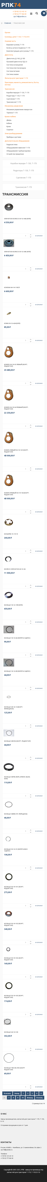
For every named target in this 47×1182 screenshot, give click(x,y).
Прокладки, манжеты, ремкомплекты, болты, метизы (22, 84)
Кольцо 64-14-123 (11, 1032)
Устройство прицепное (15, 154)
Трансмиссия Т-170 (14, 102)
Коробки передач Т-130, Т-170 (18, 93)
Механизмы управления (14, 106)
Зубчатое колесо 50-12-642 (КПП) (17, 218)
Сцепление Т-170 (13, 99)
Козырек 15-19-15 (11, 534)
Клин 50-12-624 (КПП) (12, 323)
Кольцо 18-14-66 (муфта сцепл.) (17, 638)
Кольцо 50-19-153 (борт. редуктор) (14, 959)
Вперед (30, 1097)
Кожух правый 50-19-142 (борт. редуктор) (16, 493)
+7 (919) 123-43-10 (19, 11)
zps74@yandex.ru (19, 16)
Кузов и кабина (10, 116)
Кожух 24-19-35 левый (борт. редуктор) (15, 365)
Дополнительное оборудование (17, 141)
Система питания (13, 71)
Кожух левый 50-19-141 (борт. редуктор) (16, 451)
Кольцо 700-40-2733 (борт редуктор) (14, 1068)
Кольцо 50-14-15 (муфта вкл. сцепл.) (16, 850)
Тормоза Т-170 (12, 113)
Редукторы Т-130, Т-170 (16, 96)
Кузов (9, 126)
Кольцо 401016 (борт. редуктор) (17, 741)
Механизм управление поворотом (19, 109)
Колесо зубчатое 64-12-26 (14, 569)
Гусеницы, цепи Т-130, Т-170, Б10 (17, 37)
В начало (7, 1093)
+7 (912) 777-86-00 (19, 14)
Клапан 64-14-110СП (12, 287)
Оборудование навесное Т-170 (18, 148)
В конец (40, 1097)
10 (22, 1097)
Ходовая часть (10, 41)
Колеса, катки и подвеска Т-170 (18, 48)
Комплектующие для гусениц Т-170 (20, 51)
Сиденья (10, 130)
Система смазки (13, 74)
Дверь (9, 120)
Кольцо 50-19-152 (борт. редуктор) (14, 924)
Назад (16, 1093)
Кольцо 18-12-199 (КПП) (13, 605)
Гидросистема (12, 144)
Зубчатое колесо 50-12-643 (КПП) (17, 251)
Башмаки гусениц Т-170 (15, 45)
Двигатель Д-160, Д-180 (16, 58)
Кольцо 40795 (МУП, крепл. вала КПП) (17, 777)
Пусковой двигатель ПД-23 (17, 62)
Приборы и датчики (14, 137)
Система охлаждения (15, 65)
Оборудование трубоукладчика (18, 151)
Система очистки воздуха (16, 68)
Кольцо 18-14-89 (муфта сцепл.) (17, 671)
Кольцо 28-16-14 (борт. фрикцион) (13, 708)
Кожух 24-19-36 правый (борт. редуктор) (16, 408)
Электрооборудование (13, 133)
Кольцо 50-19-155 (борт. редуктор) (14, 996)
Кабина (9, 123)
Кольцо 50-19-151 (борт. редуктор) (14, 887)
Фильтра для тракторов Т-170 (16, 78)
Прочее (7, 32)
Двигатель (9, 55)
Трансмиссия (9, 89)
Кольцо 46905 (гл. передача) (15, 814)
